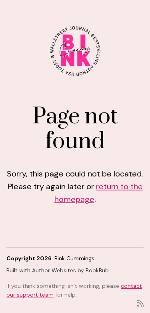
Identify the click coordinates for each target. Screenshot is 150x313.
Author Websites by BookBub (70, 270)
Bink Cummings (74, 258)
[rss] (140, 303)
